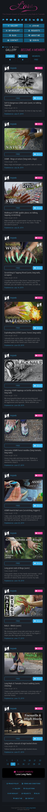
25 (18, 764)
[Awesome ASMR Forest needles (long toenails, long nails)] (23, 431)
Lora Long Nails (31, 808)
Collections (30, 788)
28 (34, 764)
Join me (35, 26)
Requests (35, 31)
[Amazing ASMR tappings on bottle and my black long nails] (23, 371)
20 (30, 760)
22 (40, 760)
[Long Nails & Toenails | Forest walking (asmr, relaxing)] (23, 664)
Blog (14, 35)
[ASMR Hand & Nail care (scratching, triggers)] (23, 491)
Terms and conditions (32, 783)
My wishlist (14, 31)
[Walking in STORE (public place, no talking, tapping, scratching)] (23, 193)
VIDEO (23, 56)
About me (35, 35)
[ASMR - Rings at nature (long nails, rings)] (23, 139)
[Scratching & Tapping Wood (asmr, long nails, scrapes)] (23, 253)
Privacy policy (13, 783)
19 (24, 760)
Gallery (14, 26)
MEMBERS (36, 56)
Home (6, 47)
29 (39, 764)
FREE (36, 60)
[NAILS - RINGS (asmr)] (23, 606)
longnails (10, 56)
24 (13, 764)
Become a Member (33, 50)
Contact (14, 40)
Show (39, 98)
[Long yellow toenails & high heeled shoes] (23, 724)
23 (8, 764)
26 (23, 764)
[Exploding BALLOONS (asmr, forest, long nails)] (23, 313)
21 (35, 760)
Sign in (36, 40)
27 (29, 764)
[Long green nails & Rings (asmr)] (23, 548)
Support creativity (24, 773)
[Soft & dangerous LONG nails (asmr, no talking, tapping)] (23, 83)
